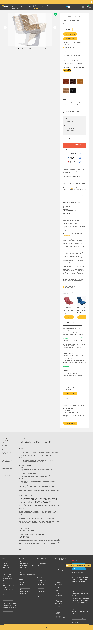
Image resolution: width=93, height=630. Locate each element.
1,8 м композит (67, 60)
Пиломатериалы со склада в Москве (27, 574)
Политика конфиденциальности (78, 617)
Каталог (13, 5)
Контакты (18, 8)
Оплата (22, 582)
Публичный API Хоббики (60, 565)
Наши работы (14, 6)
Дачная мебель (6, 561)
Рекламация (4, 465)
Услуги (22, 6)
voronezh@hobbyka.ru (59, 601)
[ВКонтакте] (76, 561)
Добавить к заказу (70, 34)
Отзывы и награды (42, 569)
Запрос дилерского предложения (8, 471)
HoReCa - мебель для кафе (8, 585)
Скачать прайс (23, 593)
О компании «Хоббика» (42, 558)
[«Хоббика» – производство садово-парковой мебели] (4, 6)
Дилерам (19, 6)
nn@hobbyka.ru (58, 595)
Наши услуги (22, 558)
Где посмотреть (23, 589)
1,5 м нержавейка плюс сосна (70, 58)
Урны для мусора (6, 567)
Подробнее (66, 366)
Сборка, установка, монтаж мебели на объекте (72, 375)
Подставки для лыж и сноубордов (9, 605)
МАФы (4, 594)
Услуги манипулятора (24, 572)
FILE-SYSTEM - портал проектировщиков (74, 145)
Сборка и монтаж (24, 586)
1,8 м (78, 58)
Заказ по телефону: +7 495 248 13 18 (72, 286)
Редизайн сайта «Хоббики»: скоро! (46, 1)
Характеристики (66, 42)
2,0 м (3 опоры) (75, 60)
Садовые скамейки (6, 565)
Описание (73, 42)
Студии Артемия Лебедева (61, 617)
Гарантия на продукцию (25, 587)
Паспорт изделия (69, 121)
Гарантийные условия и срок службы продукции (73, 373)
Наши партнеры (41, 567)
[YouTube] (73, 561)
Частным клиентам (42, 580)
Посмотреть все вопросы (24, 549)
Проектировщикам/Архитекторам (45, 589)
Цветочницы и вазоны (7, 569)
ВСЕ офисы (36, 7)
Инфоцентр (14, 8)
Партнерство (39, 577)
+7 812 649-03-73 (31, 6)
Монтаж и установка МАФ (68, 387)
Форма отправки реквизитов (7, 457)
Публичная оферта (75, 622)
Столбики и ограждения (8, 582)
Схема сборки (69, 126)
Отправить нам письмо (69, 287)
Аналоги (65, 293)
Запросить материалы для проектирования (75, 132)
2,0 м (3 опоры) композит (69, 63)
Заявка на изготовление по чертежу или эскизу (7, 461)
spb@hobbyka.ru (58, 582)
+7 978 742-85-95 (43, 6)
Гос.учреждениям (41, 582)
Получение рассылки (6, 475)
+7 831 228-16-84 (43, 7)
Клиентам (21, 579)
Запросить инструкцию (71, 128)
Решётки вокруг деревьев (8, 576)
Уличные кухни (6, 591)
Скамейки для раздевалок (8, 610)
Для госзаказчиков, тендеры (7, 449)
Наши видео (40, 599)
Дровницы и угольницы (8, 599)
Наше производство (19, 5)
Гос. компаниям (41, 584)
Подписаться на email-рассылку (78, 572)
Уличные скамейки (75, 102)
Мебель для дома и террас (8, 589)
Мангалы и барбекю (7, 587)
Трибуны (5, 580)
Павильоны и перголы (7, 574)
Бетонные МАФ (6, 598)
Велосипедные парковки (8, 571)
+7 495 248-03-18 (59, 578)
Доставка (22, 584)
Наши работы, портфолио (43, 572)
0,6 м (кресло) (66, 55)
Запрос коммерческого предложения (6, 453)
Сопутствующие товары (77, 292)
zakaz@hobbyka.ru (31, 7)
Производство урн (41, 591)
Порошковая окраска (24, 569)
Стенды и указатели (7, 583)
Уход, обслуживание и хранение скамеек (71, 377)
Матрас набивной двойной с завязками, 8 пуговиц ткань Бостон (82, 309)
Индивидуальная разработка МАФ (70, 385)
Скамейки (5, 563)
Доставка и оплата (67, 44)
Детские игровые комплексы (8, 601)
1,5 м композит (77, 55)
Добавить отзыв (70, 423)
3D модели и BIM (41, 601)
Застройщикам (41, 587)
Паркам (39, 586)
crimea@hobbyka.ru (59, 589)
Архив (4, 593)
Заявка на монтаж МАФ (7, 468)
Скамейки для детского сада (71, 104)
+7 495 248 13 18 (30, 5)
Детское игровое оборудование (9, 603)
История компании (42, 561)
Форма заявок (4, 445)
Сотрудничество (40, 596)
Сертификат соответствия (71, 123)
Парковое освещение (7, 572)
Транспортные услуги (67, 389)
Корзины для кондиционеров (9, 612)
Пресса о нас (40, 571)
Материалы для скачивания (26, 591)
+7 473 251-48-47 (43, 5)
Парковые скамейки (67, 102)
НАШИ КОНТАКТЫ (59, 606)
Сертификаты (41, 565)
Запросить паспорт (70, 130)
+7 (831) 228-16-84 (59, 597)
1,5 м (72, 55)
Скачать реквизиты (70, 393)
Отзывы (79, 42)
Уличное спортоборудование (9, 578)
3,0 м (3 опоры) (79, 63)
